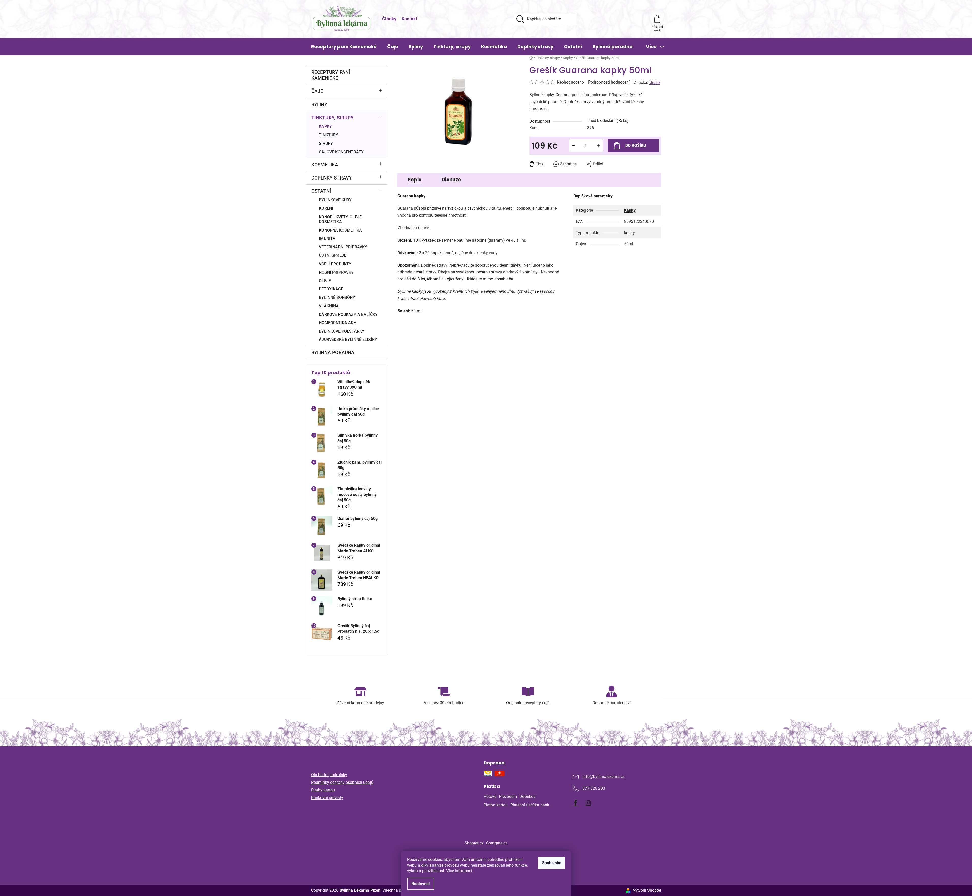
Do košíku (635, 145)
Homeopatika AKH (337, 322)
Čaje (317, 91)
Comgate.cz (496, 843)
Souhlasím (551, 862)
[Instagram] (588, 803)
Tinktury (328, 135)
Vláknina (329, 306)
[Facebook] (575, 803)
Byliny (319, 104)
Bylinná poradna (332, 352)
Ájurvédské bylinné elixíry (348, 339)
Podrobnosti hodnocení (609, 82)
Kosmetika (324, 165)
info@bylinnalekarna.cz (603, 776)
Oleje (325, 280)
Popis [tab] (414, 179)
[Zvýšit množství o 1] (599, 145)
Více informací (459, 870)
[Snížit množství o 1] (573, 145)
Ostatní (321, 191)
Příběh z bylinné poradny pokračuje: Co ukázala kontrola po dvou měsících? (432, 808)
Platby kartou (323, 790)
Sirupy (326, 143)
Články (389, 18)
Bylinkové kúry (335, 200)
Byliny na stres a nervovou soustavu (429, 795)
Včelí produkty (335, 264)
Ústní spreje (332, 255)
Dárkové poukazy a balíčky (348, 314)
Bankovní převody (327, 797)
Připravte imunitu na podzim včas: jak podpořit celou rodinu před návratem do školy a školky (432, 779)
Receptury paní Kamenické (330, 75)
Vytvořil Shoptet (647, 890)
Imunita (327, 238)
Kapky (325, 126)
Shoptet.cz (474, 843)
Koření (326, 208)
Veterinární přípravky (343, 247)
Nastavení (420, 883)
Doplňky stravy (331, 178)
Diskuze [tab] (451, 179)
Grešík (654, 82)
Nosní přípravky (336, 272)
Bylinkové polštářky (341, 331)
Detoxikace (331, 289)
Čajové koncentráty (341, 152)
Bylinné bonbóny (337, 297)
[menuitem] (344, 46)
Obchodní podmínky (329, 774)
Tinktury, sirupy (332, 118)
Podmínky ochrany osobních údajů (342, 782)
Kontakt (410, 18)
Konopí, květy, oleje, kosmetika (341, 219)
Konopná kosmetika (340, 230)
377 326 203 (593, 788)
